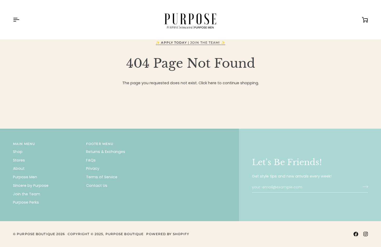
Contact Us (96, 185)
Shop (18, 151)
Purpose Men (25, 177)
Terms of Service (101, 177)
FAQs (91, 160)
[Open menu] (21, 19)
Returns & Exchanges (105, 151)
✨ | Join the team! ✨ (190, 42)
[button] (192, 143)
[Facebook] (356, 234)
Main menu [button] (24, 144)
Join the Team (26, 194)
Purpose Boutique (36, 234)
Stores (19, 160)
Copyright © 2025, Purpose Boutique (106, 234)
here (212, 83)
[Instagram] (365, 234)
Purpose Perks (26, 202)
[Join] (363, 186)
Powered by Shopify (167, 234)
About (19, 168)
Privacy (92, 168)
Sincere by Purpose (30, 185)
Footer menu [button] (99, 144)
